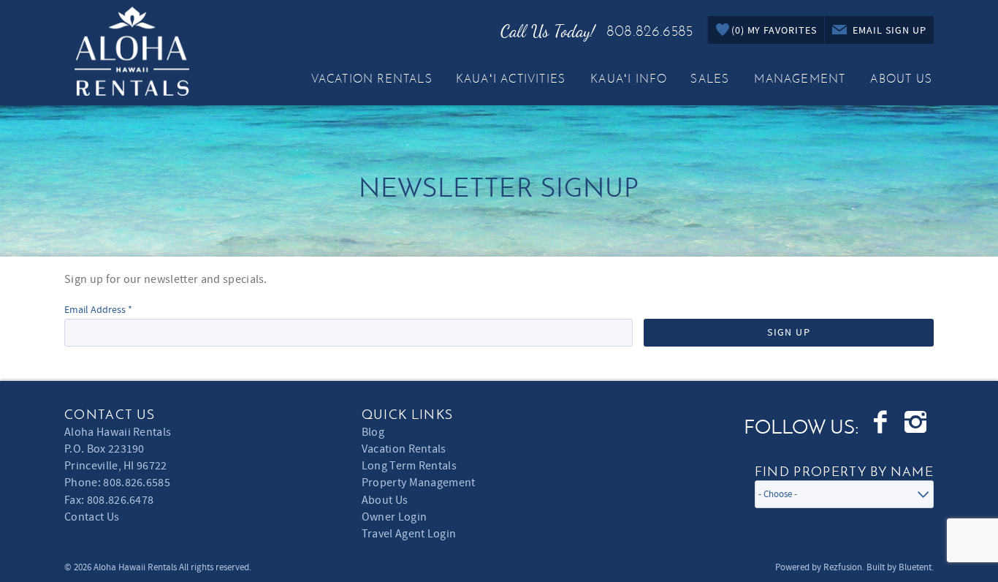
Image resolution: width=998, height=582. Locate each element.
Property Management (419, 482)
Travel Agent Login (409, 533)
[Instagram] (917, 422)
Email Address (98, 310)
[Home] (131, 47)
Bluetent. (916, 567)
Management (799, 79)
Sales (709, 79)
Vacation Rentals (372, 79)
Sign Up (788, 332)
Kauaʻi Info (628, 79)
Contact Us (91, 517)
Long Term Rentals (409, 465)
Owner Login (394, 517)
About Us (901, 79)
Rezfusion (842, 567)
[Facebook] (881, 422)
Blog (373, 432)
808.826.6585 (649, 30)
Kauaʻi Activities (510, 79)
